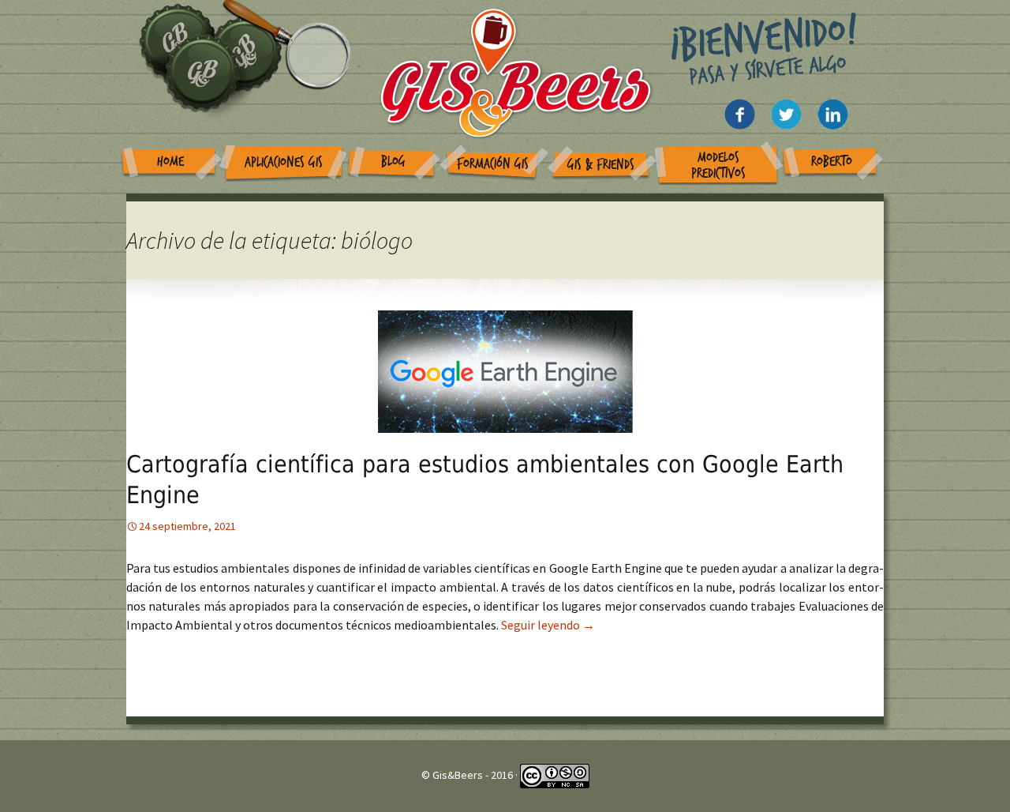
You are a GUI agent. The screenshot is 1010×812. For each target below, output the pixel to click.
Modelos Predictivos (718, 165)
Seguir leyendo (548, 625)
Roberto (831, 161)
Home (170, 161)
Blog (393, 161)
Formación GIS (493, 164)
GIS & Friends (600, 164)
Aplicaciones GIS (284, 162)
